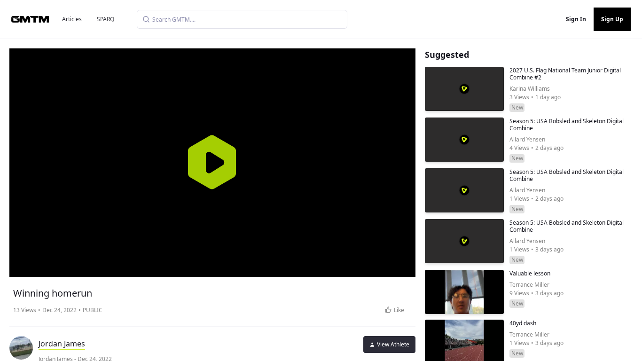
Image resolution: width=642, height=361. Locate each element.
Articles (72, 19)
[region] (212, 162)
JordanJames (62, 343)
